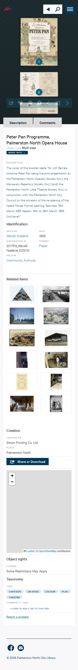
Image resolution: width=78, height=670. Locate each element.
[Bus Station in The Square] (21, 338)
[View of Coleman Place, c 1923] (21, 294)
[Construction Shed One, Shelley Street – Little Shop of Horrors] (56, 338)
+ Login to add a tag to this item (29, 608)
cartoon (15, 591)
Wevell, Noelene (17, 235)
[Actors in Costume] (56, 403)
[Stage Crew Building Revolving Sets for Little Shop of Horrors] (56, 360)
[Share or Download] (11, 103)
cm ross (33, 591)
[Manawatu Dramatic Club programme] (21, 381)
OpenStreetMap (48, 551)
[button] (12, 476)
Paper (43, 245)
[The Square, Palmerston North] (21, 316)
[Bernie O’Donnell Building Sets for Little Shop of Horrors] (56, 381)
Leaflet (30, 551)
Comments (48, 122)
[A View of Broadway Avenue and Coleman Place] (56, 294)
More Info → (17, 152)
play (65, 591)
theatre (14, 597)
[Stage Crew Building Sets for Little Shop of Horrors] (21, 360)
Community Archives (21, 260)
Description (18, 122)
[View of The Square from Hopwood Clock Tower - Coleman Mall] (56, 316)
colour (50, 591)
